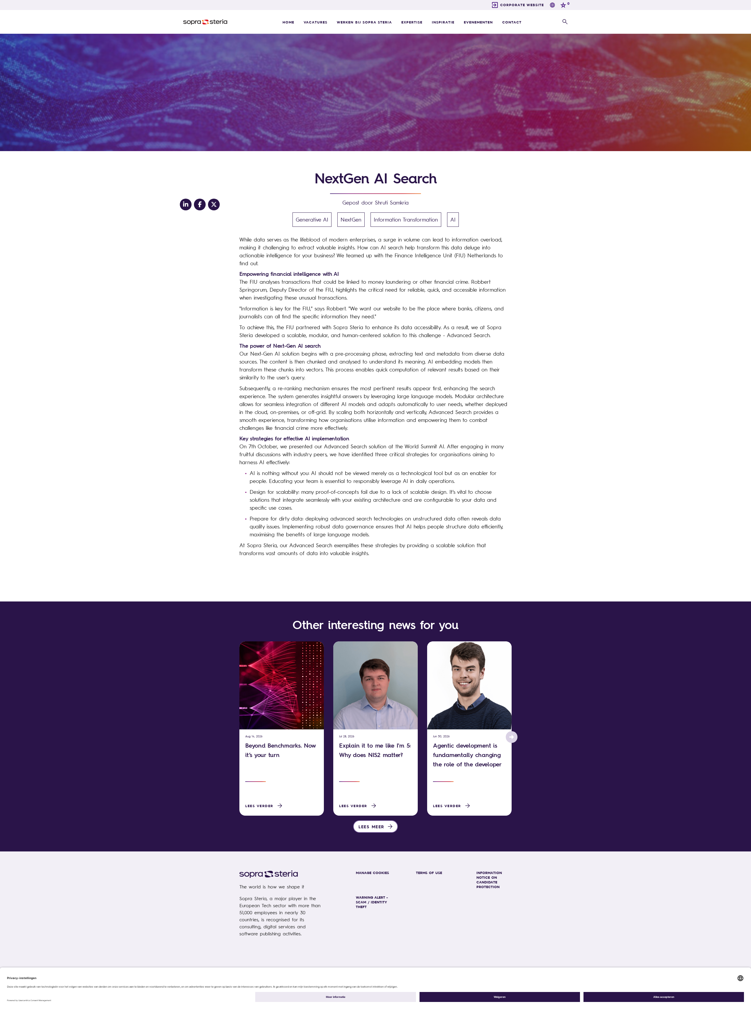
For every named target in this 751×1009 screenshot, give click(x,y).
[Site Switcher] (552, 5)
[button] (565, 22)
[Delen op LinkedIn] (186, 204)
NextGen (351, 219)
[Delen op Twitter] (214, 204)
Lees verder (259, 805)
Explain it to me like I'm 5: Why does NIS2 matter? (375, 750)
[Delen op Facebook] (200, 204)
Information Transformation (406, 219)
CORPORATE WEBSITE (522, 4)
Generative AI (312, 219)
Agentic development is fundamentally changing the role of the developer (467, 754)
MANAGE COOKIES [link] (372, 872)
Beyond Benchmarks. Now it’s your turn (280, 750)
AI (453, 219)
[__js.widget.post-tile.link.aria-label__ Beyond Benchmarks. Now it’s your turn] (281, 685)
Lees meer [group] (371, 826)
